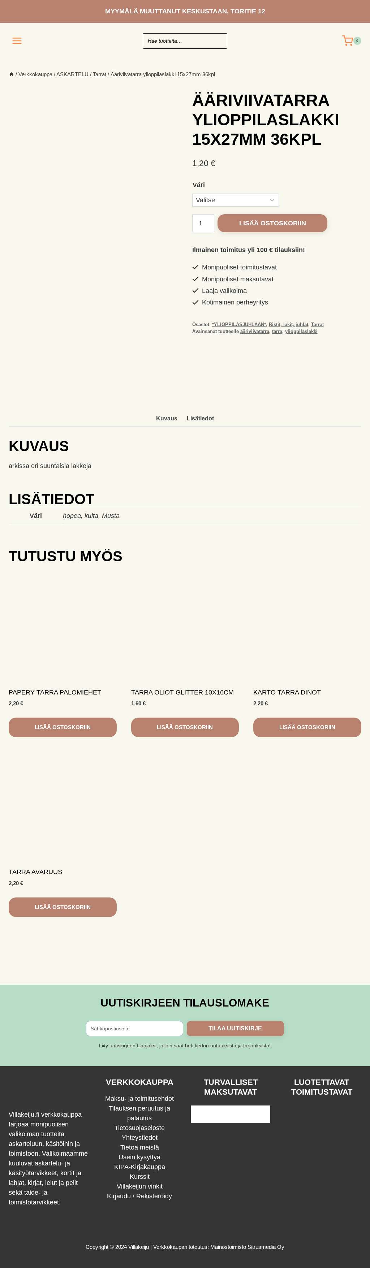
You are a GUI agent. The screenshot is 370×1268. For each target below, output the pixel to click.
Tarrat (317, 324)
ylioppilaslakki (301, 331)
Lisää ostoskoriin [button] (63, 727)
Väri (199, 185)
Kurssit (140, 1176)
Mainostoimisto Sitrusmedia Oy (247, 1247)
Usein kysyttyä (139, 1157)
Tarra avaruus (35, 871)
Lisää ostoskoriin (272, 223)
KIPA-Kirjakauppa (139, 1166)
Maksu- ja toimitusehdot (139, 1098)
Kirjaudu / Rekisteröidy (139, 1196)
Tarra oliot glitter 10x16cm (182, 692)
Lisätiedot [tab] (200, 418)
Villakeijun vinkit (140, 1186)
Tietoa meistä (139, 1147)
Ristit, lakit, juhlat (288, 324)
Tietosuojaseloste (140, 1127)
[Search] (218, 41)
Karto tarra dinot (287, 692)
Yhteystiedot (140, 1137)
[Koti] (11, 74)
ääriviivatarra (254, 331)
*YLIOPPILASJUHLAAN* (239, 324)
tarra (277, 331)
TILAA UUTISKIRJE (235, 1028)
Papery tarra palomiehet (55, 692)
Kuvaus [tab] (166, 418)
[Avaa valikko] (17, 40)
